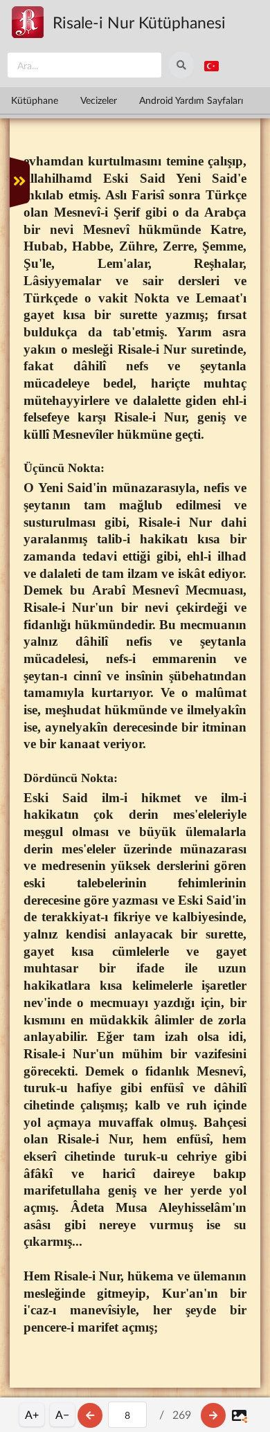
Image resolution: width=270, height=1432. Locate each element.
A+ (32, 1414)
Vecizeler (98, 100)
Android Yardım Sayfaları (191, 100)
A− (62, 1414)
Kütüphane (34, 100)
